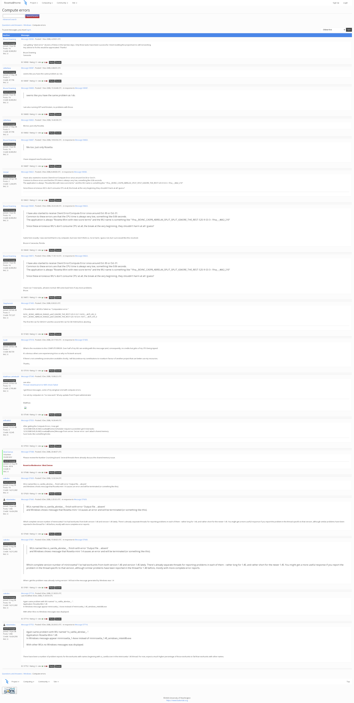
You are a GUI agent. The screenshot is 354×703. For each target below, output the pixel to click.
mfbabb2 (7, 420)
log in (28, 30)
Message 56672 (27, 256)
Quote (58, 62)
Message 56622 (27, 172)
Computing (46, 3)
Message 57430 (27, 303)
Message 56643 (27, 206)
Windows (27, 25)
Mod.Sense (8, 452)
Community (62, 3)
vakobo (6, 478)
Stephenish (8, 303)
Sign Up (336, 3)
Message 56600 (27, 88)
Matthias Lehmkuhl (11, 376)
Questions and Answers (12, 25)
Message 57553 (27, 420)
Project (33, 3)
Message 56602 (27, 120)
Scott (5, 340)
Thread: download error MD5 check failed (40, 385)
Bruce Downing (9, 39)
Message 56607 (27, 140)
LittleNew (7, 68)
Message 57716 (27, 593)
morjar (6, 172)
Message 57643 (27, 499)
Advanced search (9, 19)
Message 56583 (27, 39)
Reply (52, 62)
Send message (9, 43)
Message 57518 (27, 340)
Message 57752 (27, 624)
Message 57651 (27, 539)
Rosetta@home (12, 2)
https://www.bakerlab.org (177, 700)
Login (345, 3)
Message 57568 (27, 452)
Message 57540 (27, 376)
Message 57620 (27, 478)
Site (74, 3)
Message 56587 (27, 68)
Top (348, 681)
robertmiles (10, 499)
